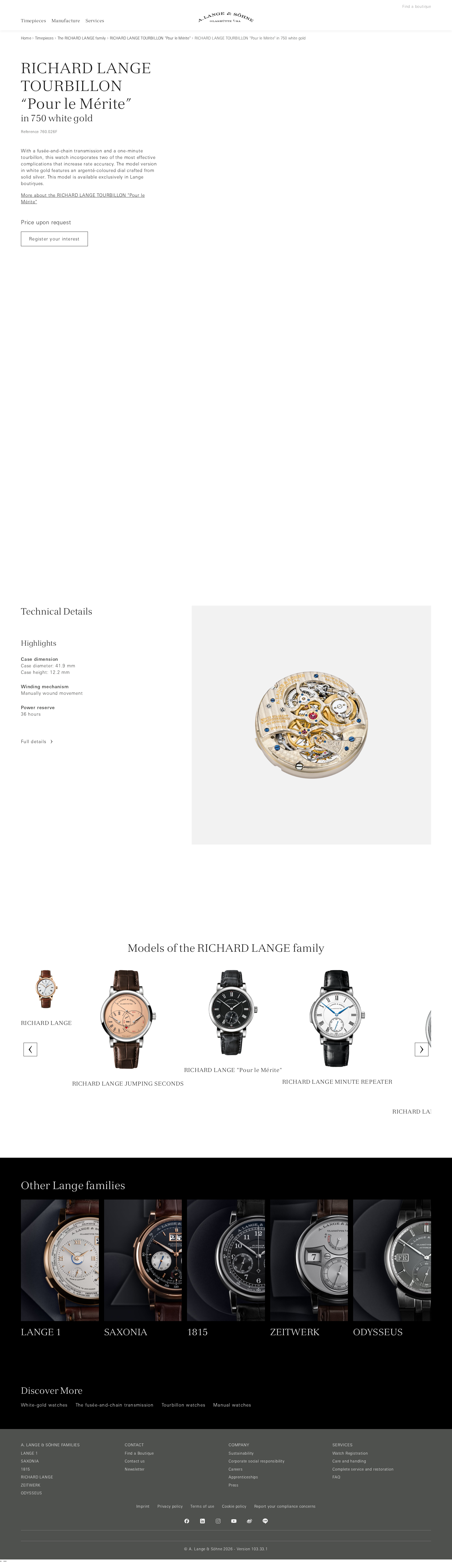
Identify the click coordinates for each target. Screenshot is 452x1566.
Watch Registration (350, 1453)
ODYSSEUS (31, 1493)
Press (234, 1485)
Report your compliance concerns (285, 1506)
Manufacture (66, 20)
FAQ (336, 1477)
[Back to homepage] (226, 17)
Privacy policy (170, 1506)
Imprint (143, 1506)
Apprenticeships (243, 1477)
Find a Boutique (139, 1453)
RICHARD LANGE (37, 1477)
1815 (25, 1469)
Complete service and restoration (363, 1469)
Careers (236, 1469)
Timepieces (33, 20)
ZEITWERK (30, 1485)
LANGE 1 (29, 1453)
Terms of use (202, 1506)
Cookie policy (234, 1506)
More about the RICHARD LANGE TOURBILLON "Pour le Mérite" (83, 198)
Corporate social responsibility (257, 1461)
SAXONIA (30, 1461)
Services (95, 20)
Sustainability (241, 1453)
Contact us (135, 1461)
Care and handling (349, 1461)
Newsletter (135, 1469)
